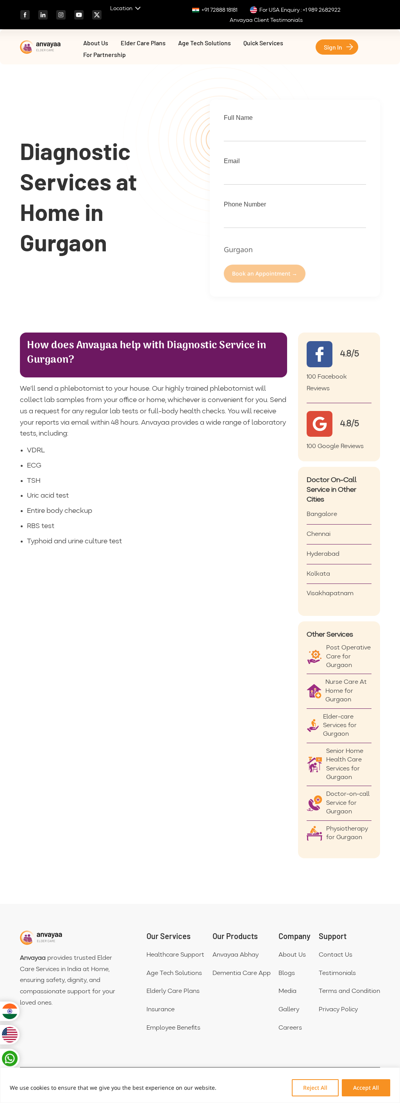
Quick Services (263, 43)
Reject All (315, 1087)
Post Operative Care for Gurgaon (348, 657)
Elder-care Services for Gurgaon (340, 726)
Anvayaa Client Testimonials (266, 20)
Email (232, 161)
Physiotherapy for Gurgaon (347, 833)
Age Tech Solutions (204, 43)
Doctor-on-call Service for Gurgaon (348, 803)
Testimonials (337, 973)
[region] (200, 1085)
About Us (95, 43)
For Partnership (104, 55)
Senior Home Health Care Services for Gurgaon (344, 764)
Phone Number (245, 204)
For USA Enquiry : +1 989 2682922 (300, 10)
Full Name (238, 117)
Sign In (333, 47)
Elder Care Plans (143, 43)
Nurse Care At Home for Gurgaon (346, 691)
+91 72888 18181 (220, 10)
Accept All (366, 1087)
